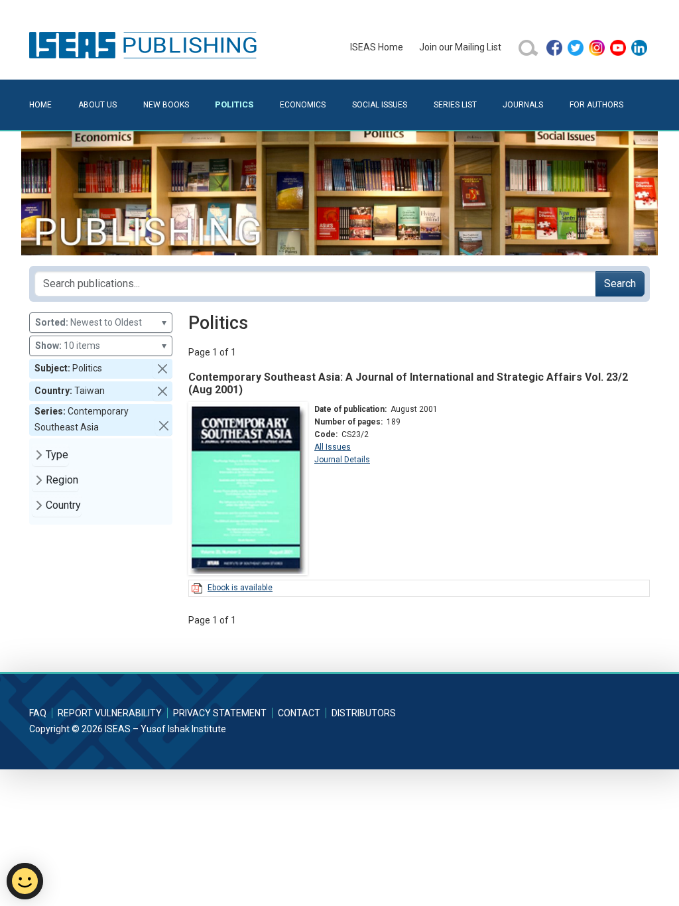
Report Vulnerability (110, 713)
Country (63, 505)
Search (620, 283)
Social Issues (379, 104)
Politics (234, 104)
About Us (97, 104)
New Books (166, 104)
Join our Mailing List (460, 47)
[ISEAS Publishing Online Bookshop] (145, 44)
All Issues (332, 447)
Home (40, 104)
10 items (100, 345)
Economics (303, 104)
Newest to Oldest (100, 322)
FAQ (37, 713)
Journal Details (342, 459)
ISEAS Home (376, 47)
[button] (162, 369)
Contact (299, 713)
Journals (523, 104)
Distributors (364, 713)
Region (62, 480)
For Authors (596, 104)
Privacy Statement (220, 713)
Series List (455, 104)
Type (57, 454)
